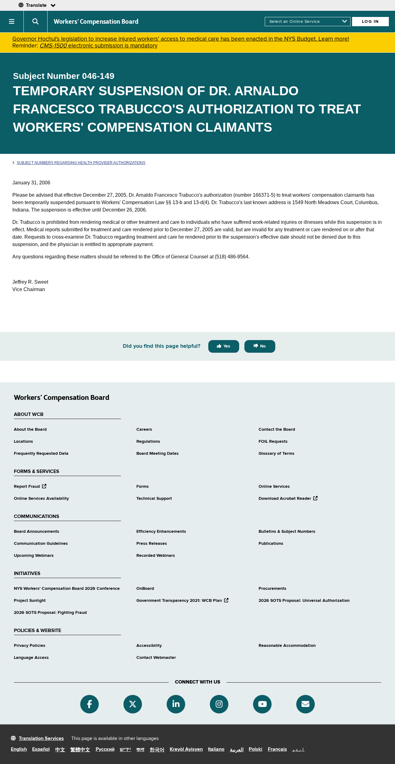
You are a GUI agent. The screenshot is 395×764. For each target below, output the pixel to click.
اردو (298, 749)
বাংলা (140, 749)
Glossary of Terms (276, 453)
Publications (271, 543)
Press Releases (151, 543)
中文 (60, 750)
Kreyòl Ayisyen (186, 749)
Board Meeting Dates (157, 453)
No (263, 346)
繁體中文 (80, 750)
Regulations (148, 441)
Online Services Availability (41, 498)
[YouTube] (262, 704)
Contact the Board (277, 429)
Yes (226, 346)
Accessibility (149, 645)
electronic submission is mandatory (98, 46)
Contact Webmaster (156, 657)
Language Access (31, 657)
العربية (236, 750)
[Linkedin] (176, 704)
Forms (142, 486)
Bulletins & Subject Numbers (287, 531)
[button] (12, 21)
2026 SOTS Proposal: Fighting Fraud (50, 612)
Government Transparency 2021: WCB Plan (182, 600)
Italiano (216, 749)
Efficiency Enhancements (161, 531)
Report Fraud (30, 486)
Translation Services (41, 738)
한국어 (157, 750)
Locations (23, 441)
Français (277, 749)
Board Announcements (36, 531)
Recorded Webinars (155, 555)
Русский (105, 749)
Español (41, 749)
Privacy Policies (29, 645)
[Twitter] (132, 704)
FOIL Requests (273, 441)
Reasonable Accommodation (287, 645)
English (19, 749)
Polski (255, 749)
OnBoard (145, 588)
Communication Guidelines (41, 543)
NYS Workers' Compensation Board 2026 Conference (67, 588)
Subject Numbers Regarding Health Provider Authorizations (81, 163)
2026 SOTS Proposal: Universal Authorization (304, 600)
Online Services (274, 486)
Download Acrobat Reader (288, 498)
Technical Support (154, 498)
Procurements (272, 588)
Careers (144, 429)
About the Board (30, 429)
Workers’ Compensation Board (96, 22)
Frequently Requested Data (41, 453)
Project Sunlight (30, 600)
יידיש (125, 749)
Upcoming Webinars (34, 555)
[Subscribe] (305, 704)
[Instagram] (219, 704)
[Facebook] (89, 704)
